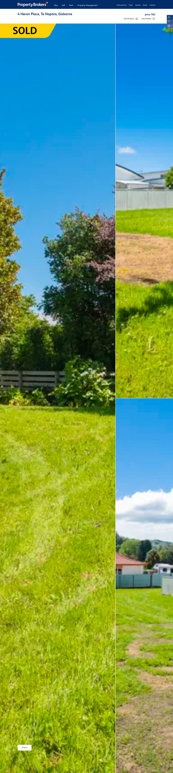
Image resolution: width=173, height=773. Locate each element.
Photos (24, 747)
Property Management (87, 5)
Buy (56, 5)
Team (131, 5)
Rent (71, 5)
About (145, 5)
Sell (63, 5)
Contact (152, 5)
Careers (138, 5)
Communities (122, 5)
